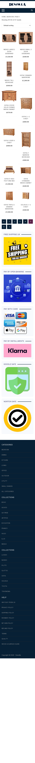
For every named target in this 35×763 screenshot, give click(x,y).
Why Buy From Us (8, 602)
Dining (4, 455)
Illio (3, 539)
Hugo (4, 533)
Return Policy (7, 623)
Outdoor (5, 476)
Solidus (5, 581)
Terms (4, 633)
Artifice (5, 518)
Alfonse (5, 513)
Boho (4, 502)
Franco (5, 528)
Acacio (4, 507)
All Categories (8, 491)
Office (4, 470)
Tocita (4, 586)
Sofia (4, 576)
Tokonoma (6, 591)
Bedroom (10, 17)
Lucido (4, 555)
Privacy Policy (7, 607)
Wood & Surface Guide (10, 644)
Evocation (6, 523)
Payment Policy (8, 618)
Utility (4, 481)
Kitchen (5, 460)
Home (4, 17)
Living (4, 465)
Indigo (4, 544)
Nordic (4, 560)
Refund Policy (7, 628)
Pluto (4, 565)
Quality (5, 639)
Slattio (5, 570)
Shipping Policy (8, 613)
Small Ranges (7, 486)
